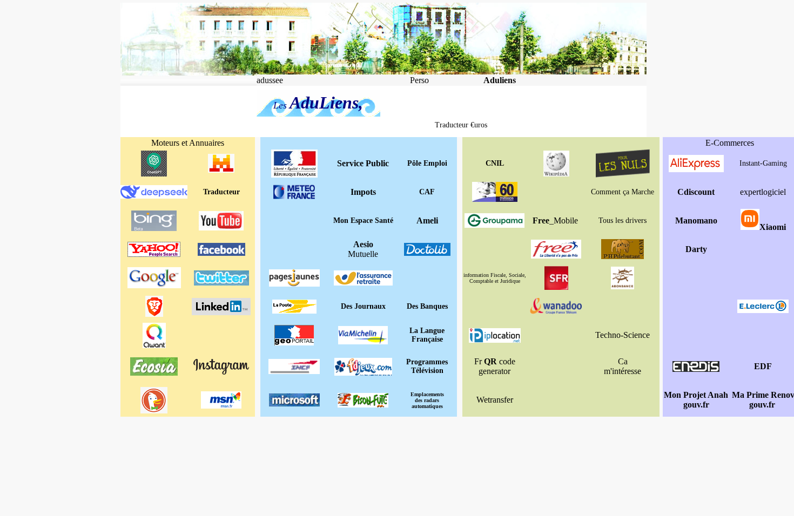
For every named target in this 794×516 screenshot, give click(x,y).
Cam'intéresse (622, 366)
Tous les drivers (622, 220)
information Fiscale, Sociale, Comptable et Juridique (494, 278)
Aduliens (499, 80)
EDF (763, 366)
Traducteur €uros (461, 125)
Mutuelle (363, 249)
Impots (363, 191)
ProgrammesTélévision (427, 366)
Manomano (696, 220)
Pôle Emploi (427, 163)
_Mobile (555, 220)
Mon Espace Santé (363, 220)
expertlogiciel (763, 191)
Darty (696, 249)
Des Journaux (363, 306)
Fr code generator (494, 366)
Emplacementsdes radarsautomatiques (427, 400)
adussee (270, 80)
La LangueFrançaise (427, 335)
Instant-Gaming (763, 163)
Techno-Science (622, 335)
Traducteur (221, 192)
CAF (427, 192)
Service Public (363, 163)
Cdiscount (696, 191)
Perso (419, 80)
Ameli (427, 220)
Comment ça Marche (622, 192)
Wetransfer (494, 399)
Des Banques (427, 306)
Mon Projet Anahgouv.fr (696, 399)
